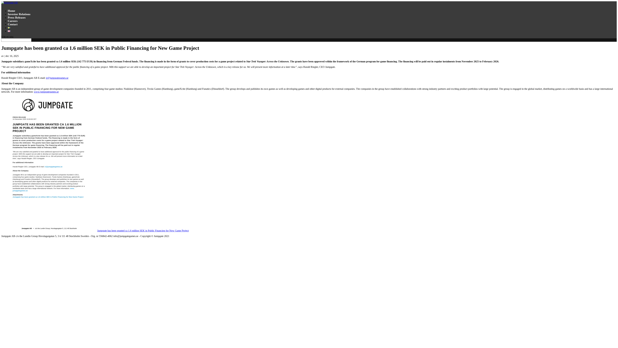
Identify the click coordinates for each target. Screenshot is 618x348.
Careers (13, 21)
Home (11, 10)
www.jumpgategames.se (46, 91)
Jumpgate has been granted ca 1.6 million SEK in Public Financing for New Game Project (143, 230)
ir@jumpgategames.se (57, 78)
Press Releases (17, 17)
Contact (13, 24)
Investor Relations (19, 14)
